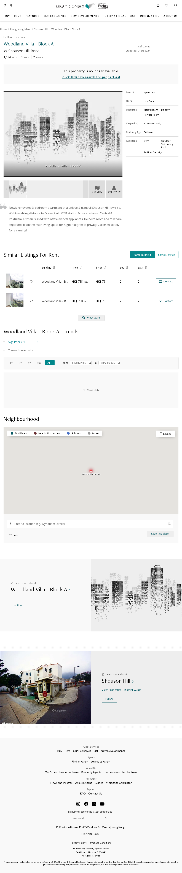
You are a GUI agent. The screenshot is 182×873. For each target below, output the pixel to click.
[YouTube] (102, 804)
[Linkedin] (94, 804)
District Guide (132, 689)
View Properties (111, 689)
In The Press (129, 772)
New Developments (113, 750)
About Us (91, 768)
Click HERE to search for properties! (91, 77)
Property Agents (91, 772)
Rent (67, 750)
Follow (18, 605)
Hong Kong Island (20, 29)
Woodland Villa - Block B (55, 281)
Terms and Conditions (99, 842)
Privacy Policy (78, 842)
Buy (59, 750)
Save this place (160, 534)
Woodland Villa (60, 29)
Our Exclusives (82, 750)
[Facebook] (86, 804)
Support (91, 789)
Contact (168, 281)
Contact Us (95, 793)
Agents (91, 757)
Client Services (91, 746)
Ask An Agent (83, 782)
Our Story (51, 772)
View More (93, 318)
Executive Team (69, 772)
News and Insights (61, 782)
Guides (99, 782)
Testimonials (112, 772)
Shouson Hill (41, 29)
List (96, 750)
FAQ (83, 793)
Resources (91, 778)
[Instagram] (78, 804)
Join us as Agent (100, 761)
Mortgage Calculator (119, 782)
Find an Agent (80, 761)
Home (3, 29)
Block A (76, 29)
